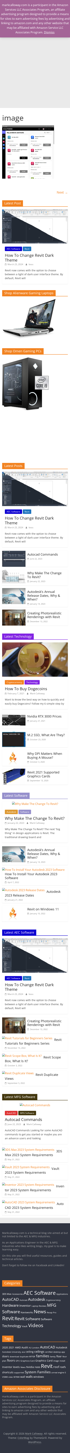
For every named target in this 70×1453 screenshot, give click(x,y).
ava (23, 1352)
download (14, 1356)
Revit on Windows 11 (43, 909)
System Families (38, 1372)
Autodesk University (11, 1352)
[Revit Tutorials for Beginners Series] (27, 1038)
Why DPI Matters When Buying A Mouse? (44, 755)
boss (31, 264)
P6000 (37, 1367)
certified (49, 1352)
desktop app (59, 1352)
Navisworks (27, 1312)
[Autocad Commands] (13, 553)
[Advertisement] (35, 71)
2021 (11, 1347)
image (56, 1361)
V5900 (5, 1377)
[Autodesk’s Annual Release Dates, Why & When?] (13, 590)
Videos (35, 1325)
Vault (24, 1326)
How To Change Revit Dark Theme (29, 257)
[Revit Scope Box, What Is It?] (22, 1056)
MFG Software (27, 1113)
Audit (25, 1347)
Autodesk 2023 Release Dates (32, 893)
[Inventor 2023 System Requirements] (28, 1185)
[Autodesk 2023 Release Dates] (23, 890)
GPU (18, 1361)
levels (16, 1367)
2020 (5, 1347)
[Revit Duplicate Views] (18, 1073)
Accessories (17, 1294)
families (42, 1356)
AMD (18, 1347)
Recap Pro (51, 1312)
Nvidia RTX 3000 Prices (44, 716)
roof (56, 1367)
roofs (63, 1367)
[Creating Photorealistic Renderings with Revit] (13, 612)
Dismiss (49, 32)
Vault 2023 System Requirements (32, 1170)
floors (11, 1360)
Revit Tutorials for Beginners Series (33, 1042)
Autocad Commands (42, 554)
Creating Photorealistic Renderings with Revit (44, 615)
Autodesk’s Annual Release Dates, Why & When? (43, 595)
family (53, 1356)
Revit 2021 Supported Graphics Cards (43, 774)
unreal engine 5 (58, 1372)
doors (5, 1356)
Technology (32, 682)
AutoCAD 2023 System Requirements (34, 1206)
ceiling (30, 1351)
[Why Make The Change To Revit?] (13, 572)
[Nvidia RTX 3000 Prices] (13, 715)
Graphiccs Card (27, 1361)
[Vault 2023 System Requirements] (26, 1167)
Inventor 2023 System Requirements (34, 1188)
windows (38, 1376)
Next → (62, 192)
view (10, 1377)
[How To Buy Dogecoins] (35, 645)
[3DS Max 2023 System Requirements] (28, 1150)
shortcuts (7, 1372)
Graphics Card (44, 1360)
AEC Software (13, 248)
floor (59, 1356)
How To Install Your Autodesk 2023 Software (31, 876)
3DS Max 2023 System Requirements (33, 1153)
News (40, 1311)
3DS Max (6, 1294)
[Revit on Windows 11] (13, 908)
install (62, 1361)
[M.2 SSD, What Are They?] (13, 733)
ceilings (39, 1352)
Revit (27, 248)
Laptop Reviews (39, 1306)
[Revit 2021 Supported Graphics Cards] (13, 771)
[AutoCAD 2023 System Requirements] (28, 1202)
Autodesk (11, 811)
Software (24, 811)
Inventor (25, 1306)
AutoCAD (11, 1113)
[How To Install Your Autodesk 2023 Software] (33, 870)
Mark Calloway (37, 693)
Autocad (23, 1300)
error (32, 1356)
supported (19, 1372)
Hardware (10, 1305)
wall (22, 1376)
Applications (62, 1294)
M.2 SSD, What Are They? (46, 735)
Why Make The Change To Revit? (44, 575)
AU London (34, 1347)
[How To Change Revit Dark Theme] (35, 211)
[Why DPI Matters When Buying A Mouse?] (13, 752)
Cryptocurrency (14, 682)
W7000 (16, 1377)
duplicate (24, 1356)
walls (29, 1376)
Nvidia (30, 1367)
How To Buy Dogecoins (26, 688)
